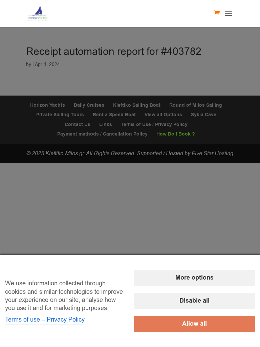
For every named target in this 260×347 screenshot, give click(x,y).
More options (194, 277)
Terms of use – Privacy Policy (45, 319)
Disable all (194, 301)
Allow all (194, 324)
